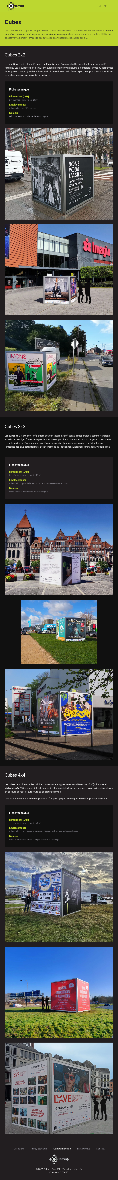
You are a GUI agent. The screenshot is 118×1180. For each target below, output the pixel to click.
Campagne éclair (62, 1148)
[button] (111, 6)
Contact (100, 1148)
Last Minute (83, 1148)
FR (105, 6)
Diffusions (19, 1148)
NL (100, 6)
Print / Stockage (39, 1148)
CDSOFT (64, 1172)
